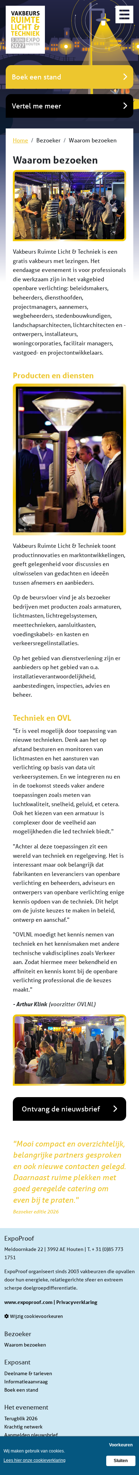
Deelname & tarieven (28, 1373)
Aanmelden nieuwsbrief (31, 1435)
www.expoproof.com (28, 1302)
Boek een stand (21, 1390)
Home (20, 140)
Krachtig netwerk (23, 1426)
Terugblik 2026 (20, 1418)
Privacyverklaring (76, 1302)
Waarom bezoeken (25, 1345)
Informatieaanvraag (26, 1381)
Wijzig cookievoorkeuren (36, 1316)
